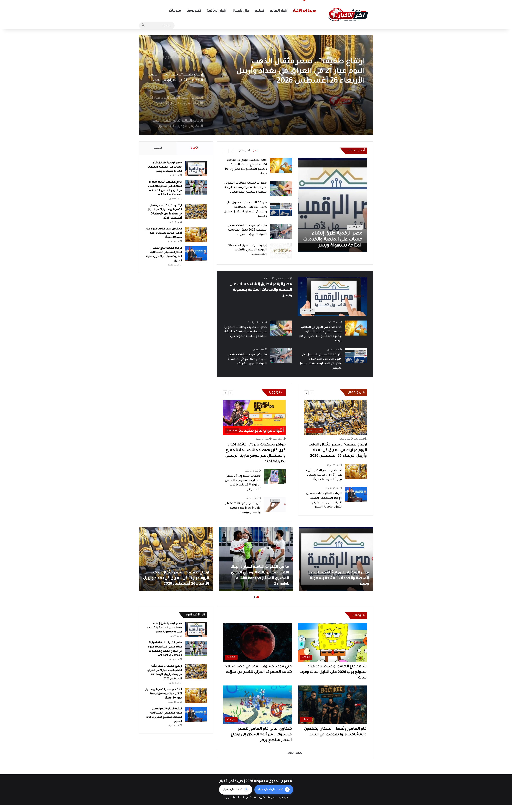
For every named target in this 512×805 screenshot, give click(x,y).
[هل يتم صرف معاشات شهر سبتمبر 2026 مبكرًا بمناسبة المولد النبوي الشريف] (281, 231)
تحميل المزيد (295, 753)
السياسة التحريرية (234, 797)
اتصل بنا (272, 797)
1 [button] (257, 597)
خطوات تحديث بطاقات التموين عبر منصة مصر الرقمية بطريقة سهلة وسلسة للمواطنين (245, 188)
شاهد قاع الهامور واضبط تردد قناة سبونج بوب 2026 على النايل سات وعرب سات (333, 672)
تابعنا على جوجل (235, 789)
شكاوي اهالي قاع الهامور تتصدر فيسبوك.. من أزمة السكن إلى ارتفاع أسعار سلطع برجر (261, 734)
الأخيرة (194, 148)
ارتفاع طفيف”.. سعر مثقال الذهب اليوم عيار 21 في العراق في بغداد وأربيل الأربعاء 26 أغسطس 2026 (337, 450)
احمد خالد (359, 439)
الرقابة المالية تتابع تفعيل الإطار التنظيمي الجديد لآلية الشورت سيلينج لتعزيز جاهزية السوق (256, 578)
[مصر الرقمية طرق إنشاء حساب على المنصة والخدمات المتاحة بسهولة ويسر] (332, 205)
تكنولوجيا (194, 11)
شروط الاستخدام (255, 797)
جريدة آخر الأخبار (304, 11)
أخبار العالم (278, 11)
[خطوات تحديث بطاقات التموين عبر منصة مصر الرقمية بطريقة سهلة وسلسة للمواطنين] (281, 188)
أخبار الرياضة (216, 11)
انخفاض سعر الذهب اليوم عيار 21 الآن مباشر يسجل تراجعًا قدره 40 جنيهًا (302, 67)
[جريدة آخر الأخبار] (348, 14)
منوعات (175, 11)
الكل (255, 151)
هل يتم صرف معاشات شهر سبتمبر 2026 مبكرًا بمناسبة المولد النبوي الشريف (247, 230)
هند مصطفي (282, 279)
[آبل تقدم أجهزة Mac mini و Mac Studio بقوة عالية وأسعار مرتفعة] (275, 504)
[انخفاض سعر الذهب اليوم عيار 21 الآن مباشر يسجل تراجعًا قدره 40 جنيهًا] (256, 85)
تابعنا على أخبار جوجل (273, 789)
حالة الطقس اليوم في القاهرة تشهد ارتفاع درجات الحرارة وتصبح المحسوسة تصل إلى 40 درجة (178, 578)
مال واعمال (240, 11)
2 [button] (254, 597)
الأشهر (158, 148)
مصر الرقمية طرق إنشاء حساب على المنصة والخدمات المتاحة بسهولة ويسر (261, 290)
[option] (256, 85)
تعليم (259, 11)
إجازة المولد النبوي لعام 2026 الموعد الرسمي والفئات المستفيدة (247, 250)
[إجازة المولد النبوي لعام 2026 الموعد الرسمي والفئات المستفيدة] (281, 250)
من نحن (283, 797)
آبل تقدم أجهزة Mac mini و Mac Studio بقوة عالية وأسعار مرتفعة (243, 508)
